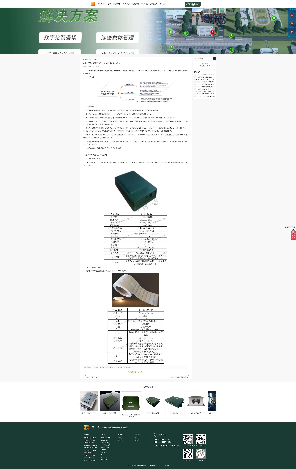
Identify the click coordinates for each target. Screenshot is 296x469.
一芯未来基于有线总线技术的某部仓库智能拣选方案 (205, 77)
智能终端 (135, 4)
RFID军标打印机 (105, 447)
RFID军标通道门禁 (105, 445)
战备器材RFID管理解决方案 (90, 447)
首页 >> (90, 59)
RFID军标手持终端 (105, 442)
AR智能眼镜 (104, 459)
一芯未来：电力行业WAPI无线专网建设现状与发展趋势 (205, 82)
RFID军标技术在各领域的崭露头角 (91, 377)
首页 (109, 4)
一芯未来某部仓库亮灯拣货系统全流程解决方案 (205, 91)
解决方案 (117, 4)
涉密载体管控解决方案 (89, 455)
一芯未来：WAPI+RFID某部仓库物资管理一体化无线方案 (205, 94)
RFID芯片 (126, 4)
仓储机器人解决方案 (89, 457)
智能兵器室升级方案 (89, 442)
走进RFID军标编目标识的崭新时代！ (180, 377)
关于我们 (162, 4)
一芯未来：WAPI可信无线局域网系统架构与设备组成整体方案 (205, 96)
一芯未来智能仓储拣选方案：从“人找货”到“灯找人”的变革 (205, 89)
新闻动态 (153, 4)
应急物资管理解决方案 (89, 452)
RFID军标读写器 (95, 121)
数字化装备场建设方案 (89, 440)
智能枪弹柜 (103, 452)
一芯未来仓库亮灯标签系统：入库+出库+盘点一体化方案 (205, 79)
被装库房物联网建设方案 (90, 450)
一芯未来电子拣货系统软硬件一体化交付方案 (205, 74)
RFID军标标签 (104, 440)
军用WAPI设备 (104, 457)
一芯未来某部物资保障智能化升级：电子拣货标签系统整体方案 (205, 86)
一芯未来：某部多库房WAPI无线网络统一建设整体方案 (205, 84)
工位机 (102, 454)
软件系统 (144, 4)
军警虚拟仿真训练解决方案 (90, 445)
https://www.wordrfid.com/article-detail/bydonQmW (119, 367)
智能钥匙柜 (103, 449)
